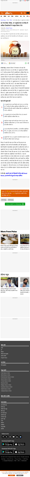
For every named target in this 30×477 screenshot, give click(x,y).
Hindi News (3, 20)
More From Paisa (9, 231)
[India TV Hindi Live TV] (27, 13)
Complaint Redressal (8, 460)
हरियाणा (2, 422)
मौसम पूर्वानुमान (3, 365)
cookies (25, 473)
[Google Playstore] (7, 444)
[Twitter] (6, 436)
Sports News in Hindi (6, 379)
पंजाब (2, 420)
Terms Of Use (10, 459)
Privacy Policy (18, 459)
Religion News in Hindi (6, 384)
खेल (21, 16)
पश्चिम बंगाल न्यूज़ (4, 408)
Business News (4, 382)
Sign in (27, 0)
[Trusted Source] (12, 63)
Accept (11, 475)
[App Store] (19, 444)
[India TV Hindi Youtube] (25, 0)
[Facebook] (3, 436)
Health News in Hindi (5, 388)
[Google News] (4, 63)
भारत (9, 16)
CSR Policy (25, 459)
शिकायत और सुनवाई (4, 353)
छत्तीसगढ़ (2, 424)
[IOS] (20, 0)
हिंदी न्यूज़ (9, 191)
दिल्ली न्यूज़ (3, 406)
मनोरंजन (16, 16)
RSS (15, 460)
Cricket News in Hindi (6, 381)
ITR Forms (10, 200)
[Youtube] (13, 436)
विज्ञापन (2, 351)
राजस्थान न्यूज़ (3, 416)
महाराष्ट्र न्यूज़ (3, 414)
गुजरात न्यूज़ (3, 418)
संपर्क (2, 347)
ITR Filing (3, 200)
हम (1, 349)
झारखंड (2, 428)
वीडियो (5, 16)
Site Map (3, 459)
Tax (13, 193)
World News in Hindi (5, 375)
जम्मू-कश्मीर (3, 426)
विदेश (12, 16)
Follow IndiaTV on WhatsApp (13, 204)
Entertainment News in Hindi (7, 377)
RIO (19, 460)
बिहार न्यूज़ (3, 410)
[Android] (21, 0)
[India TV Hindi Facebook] (22, 0)
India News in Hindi (5, 373)
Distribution (24, 460)
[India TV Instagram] (10, 436)
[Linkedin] (17, 436)
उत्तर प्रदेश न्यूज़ (4, 404)
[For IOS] (19, 452)
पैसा (24, 16)
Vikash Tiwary (9, 28)
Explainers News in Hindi (6, 386)
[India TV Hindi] (8, 13)
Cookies (3, 472)
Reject (20, 475)
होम (1, 16)
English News (4, 357)
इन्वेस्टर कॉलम (3, 355)
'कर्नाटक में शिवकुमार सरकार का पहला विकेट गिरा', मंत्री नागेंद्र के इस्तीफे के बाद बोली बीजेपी (9, 290)
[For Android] (7, 452)
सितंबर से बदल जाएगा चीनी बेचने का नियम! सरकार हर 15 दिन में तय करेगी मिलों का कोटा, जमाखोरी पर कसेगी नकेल (9, 247)
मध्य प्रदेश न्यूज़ (4, 412)
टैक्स (11, 20)
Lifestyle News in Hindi (6, 390)
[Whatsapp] (26, 63)
